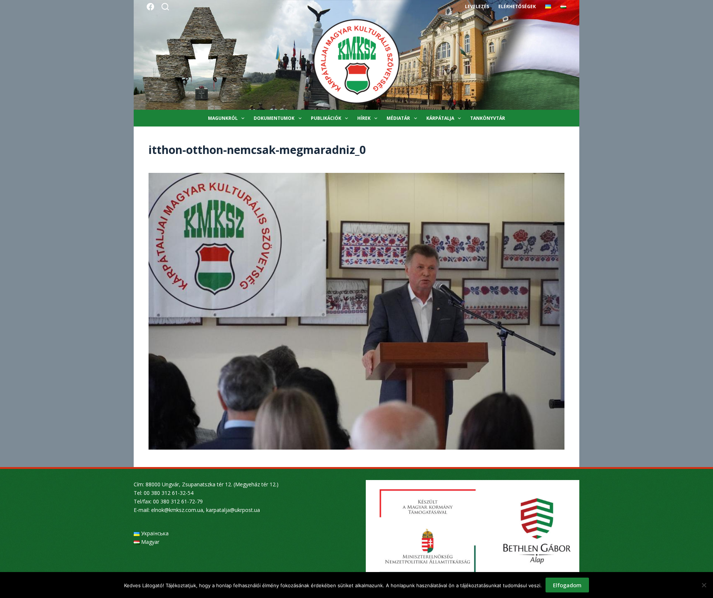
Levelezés (477, 6)
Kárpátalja (440, 118)
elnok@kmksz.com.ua (177, 509)
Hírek (364, 118)
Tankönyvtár (487, 118)
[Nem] (703, 585)
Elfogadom (567, 585)
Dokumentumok (274, 118)
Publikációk (326, 118)
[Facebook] (150, 6)
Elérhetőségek (517, 6)
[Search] (165, 6)
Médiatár (398, 118)
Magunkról (223, 118)
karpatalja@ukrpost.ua (233, 509)
